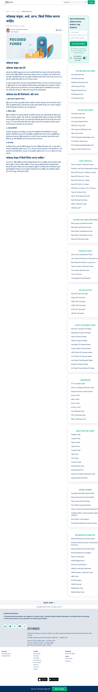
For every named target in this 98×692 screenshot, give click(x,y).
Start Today (59, 689)
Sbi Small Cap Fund (78, 114)
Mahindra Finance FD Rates (81, 333)
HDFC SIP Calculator (78, 301)
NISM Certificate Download (81, 568)
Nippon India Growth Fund (80, 149)
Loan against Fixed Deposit (81, 278)
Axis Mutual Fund (77, 74)
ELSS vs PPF (75, 395)
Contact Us (36, 667)
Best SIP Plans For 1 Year (80, 176)
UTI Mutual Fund (77, 98)
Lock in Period (76, 274)
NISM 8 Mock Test (77, 592)
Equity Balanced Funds (79, 478)
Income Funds (76, 462)
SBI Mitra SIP (76, 208)
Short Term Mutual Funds (80, 196)
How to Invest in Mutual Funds (82, 164)
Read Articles (36, 653)
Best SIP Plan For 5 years (80, 184)
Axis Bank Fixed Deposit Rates (82, 360)
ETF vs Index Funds (78, 384)
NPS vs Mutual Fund (78, 419)
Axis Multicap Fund (78, 118)
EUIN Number (76, 580)
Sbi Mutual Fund (77, 94)
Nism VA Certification (79, 564)
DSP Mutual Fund (77, 78)
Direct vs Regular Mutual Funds (82, 387)
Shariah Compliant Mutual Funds (83, 474)
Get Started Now (78, 44)
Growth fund (75, 450)
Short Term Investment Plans (81, 254)
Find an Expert (37, 662)
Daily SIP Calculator (78, 297)
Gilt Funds (74, 458)
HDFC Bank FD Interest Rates (81, 352)
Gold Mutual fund (77, 466)
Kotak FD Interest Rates (79, 364)
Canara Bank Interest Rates (81, 348)
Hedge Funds (75, 434)
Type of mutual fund (78, 192)
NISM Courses (76, 584)
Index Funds (75, 442)
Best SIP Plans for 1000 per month (83, 172)
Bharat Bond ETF (77, 470)
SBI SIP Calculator (77, 313)
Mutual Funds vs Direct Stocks (82, 391)
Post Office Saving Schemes (81, 505)
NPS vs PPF (75, 399)
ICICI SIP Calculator (78, 309)
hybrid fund (75, 446)
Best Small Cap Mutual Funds (81, 231)
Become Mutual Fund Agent (81, 553)
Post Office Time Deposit (80, 519)
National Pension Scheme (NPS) (82, 497)
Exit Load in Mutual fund (80, 270)
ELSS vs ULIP (75, 407)
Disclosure (68, 661)
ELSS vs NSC (75, 403)
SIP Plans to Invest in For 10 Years (83, 188)
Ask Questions (37, 660)
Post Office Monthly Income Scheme (84, 523)
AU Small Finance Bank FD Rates (82, 368)
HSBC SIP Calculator (78, 305)
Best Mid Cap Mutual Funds (81, 227)
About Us (35, 664)
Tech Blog (36, 656)
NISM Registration (78, 561)
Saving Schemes (6, 656)
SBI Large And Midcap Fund (81, 129)
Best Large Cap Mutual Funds (81, 223)
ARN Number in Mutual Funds (82, 572)
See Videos (36, 658)
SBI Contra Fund (77, 133)
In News (35, 669)
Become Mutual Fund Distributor (83, 539)
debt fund (74, 454)
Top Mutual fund (6, 653)
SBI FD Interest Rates (79, 337)
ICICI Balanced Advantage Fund (82, 145)
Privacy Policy (68, 658)
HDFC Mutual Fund (78, 86)
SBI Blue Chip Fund (78, 125)
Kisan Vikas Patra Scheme (80, 501)
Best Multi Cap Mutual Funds (81, 235)
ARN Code (74, 576)
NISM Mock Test (77, 588)
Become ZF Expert (70, 653)
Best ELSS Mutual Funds (80, 239)
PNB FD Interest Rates (79, 341)
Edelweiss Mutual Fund (79, 82)
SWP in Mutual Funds (79, 204)
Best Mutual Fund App (79, 200)
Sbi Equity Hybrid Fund (79, 121)
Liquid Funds (75, 438)
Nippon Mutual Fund (78, 90)
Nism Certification (77, 557)
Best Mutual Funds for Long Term (83, 262)
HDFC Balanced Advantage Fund (82, 137)
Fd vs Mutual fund (77, 411)
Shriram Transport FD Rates (81, 329)
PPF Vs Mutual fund (78, 415)
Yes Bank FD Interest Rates (81, 344)
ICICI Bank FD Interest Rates (81, 356)
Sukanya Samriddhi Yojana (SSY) (82, 493)
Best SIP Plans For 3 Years (80, 180)
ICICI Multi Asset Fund (79, 141)
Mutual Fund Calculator (79, 294)
